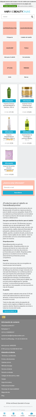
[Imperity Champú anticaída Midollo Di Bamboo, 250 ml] (9, 92)
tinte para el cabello (9, 57)
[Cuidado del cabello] (26, 28)
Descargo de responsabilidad (10, 389)
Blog (3, 395)
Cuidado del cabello (26, 37)
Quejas (4, 379)
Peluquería (10, 37)
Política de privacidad (8, 385)
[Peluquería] (10, 28)
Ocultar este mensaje (10, 6)
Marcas (26, 77)
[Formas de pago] (4, 317)
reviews (23, 410)
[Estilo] (10, 68)
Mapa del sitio (6, 392)
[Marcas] (26, 68)
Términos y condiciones (9, 355)
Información (9, 101)
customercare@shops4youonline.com (12, 335)
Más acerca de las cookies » (25, 6)
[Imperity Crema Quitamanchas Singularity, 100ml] (27, 92)
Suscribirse (18, 192)
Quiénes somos (6, 362)
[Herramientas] (26, 48)
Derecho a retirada (7, 372)
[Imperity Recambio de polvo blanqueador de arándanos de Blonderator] (9, 154)
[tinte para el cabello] (10, 48)
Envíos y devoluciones (8, 359)
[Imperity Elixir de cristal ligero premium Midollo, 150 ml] (27, 123)
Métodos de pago (7, 365)
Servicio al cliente (9, 311)
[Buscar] (32, 17)
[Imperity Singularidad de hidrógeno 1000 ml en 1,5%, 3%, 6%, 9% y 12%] (9, 123)
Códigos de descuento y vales (10, 375)
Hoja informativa (7, 382)
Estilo (9, 77)
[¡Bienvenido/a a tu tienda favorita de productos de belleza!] (17, 10)
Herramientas (26, 57)
